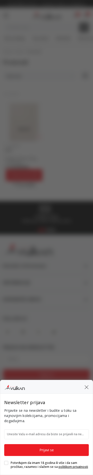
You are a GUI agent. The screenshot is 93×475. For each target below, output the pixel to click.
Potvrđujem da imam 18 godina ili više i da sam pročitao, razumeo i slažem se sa (49, 465)
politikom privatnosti (73, 467)
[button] (86, 387)
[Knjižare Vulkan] (14, 386)
